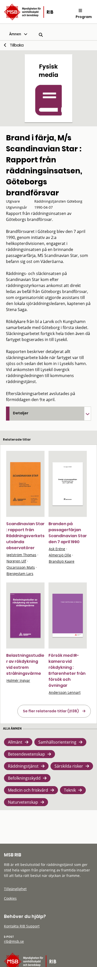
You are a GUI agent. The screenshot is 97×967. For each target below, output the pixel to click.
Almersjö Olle (60, 555)
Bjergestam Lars (19, 573)
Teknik (70, 790)
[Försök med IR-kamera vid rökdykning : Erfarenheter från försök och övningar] (67, 615)
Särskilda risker (68, 766)
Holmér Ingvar (18, 680)
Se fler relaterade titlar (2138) (51, 711)
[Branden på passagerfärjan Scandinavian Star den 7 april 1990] (67, 484)
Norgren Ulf (16, 561)
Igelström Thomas (21, 554)
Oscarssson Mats (20, 567)
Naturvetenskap (23, 802)
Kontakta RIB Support (22, 926)
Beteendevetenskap (26, 754)
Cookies (10, 898)
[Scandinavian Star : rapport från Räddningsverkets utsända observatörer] (25, 483)
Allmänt (15, 742)
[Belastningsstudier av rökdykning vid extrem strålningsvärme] (25, 615)
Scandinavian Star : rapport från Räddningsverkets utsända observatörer (25, 536)
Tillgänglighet (15, 888)
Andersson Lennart (65, 692)
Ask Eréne (57, 548)
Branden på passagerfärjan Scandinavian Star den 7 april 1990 (67, 533)
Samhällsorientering (57, 742)
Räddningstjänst (23, 766)
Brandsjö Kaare (61, 561)
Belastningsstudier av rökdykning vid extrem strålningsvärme (25, 664)
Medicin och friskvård (28, 790)
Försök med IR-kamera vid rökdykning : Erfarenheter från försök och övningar (67, 670)
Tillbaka (17, 45)
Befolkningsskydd (24, 778)
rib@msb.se (14, 941)
